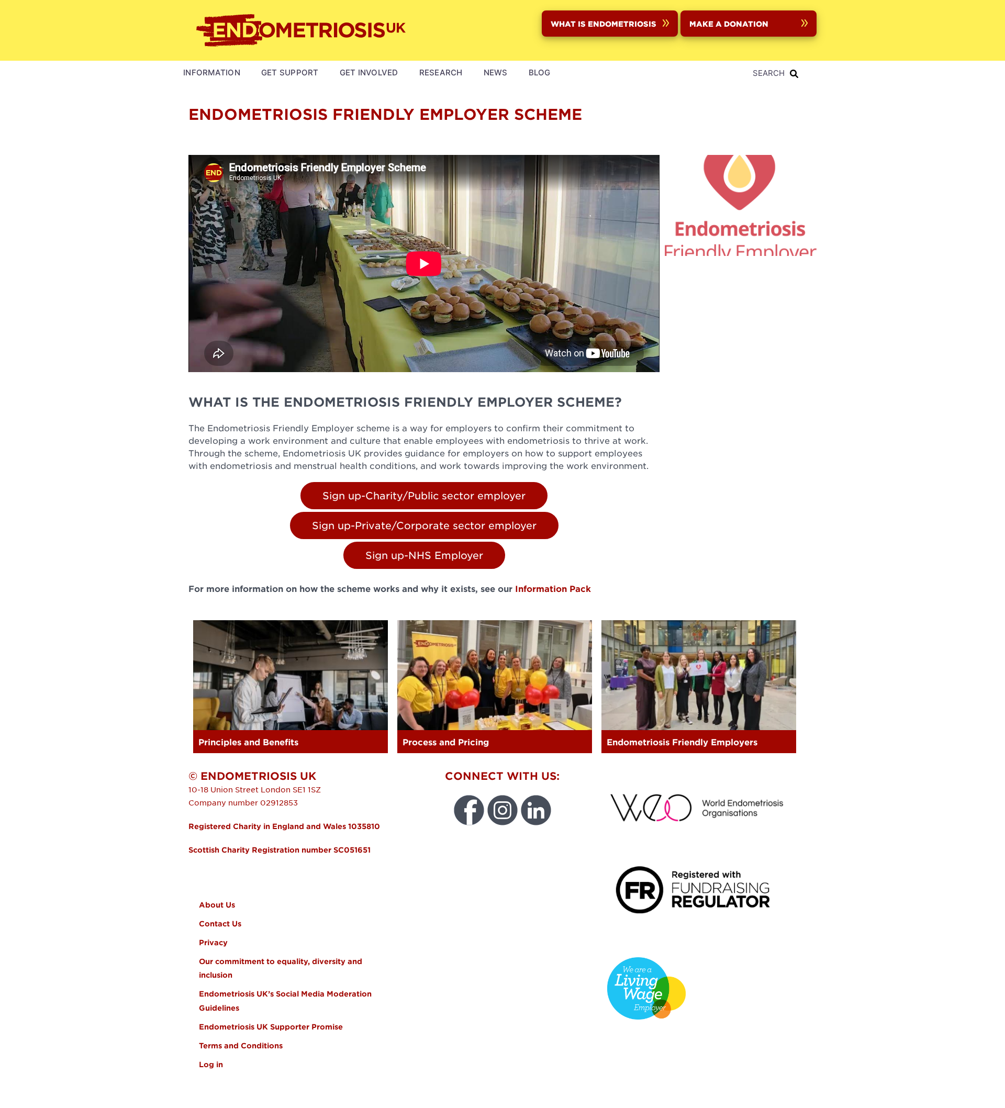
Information (211, 72)
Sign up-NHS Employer (424, 555)
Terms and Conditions (241, 1045)
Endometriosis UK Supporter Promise (272, 1026)
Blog (540, 72)
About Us (217, 904)
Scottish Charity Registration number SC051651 (279, 849)
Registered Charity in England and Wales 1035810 (284, 826)
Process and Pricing (446, 741)
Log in (211, 1064)
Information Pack (553, 588)
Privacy (213, 942)
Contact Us (220, 923)
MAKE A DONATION (728, 23)
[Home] (303, 30)
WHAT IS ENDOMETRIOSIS (603, 23)
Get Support (290, 72)
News (496, 72)
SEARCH (769, 73)
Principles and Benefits (248, 741)
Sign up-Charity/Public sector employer (424, 495)
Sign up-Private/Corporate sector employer (424, 525)
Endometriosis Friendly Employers (682, 741)
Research (441, 72)
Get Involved (369, 72)
